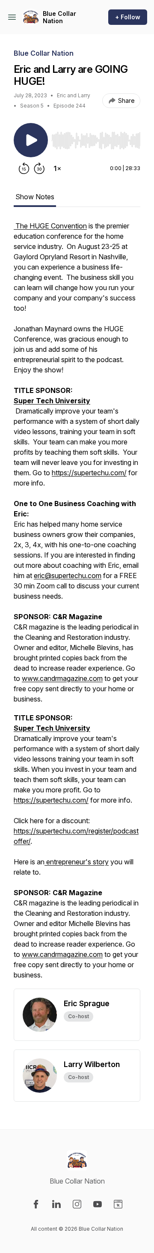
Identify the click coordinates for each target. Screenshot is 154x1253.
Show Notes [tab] (34, 196)
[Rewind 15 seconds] (24, 168)
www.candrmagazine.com (62, 678)
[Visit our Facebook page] (36, 1204)
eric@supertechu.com (67, 575)
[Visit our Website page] (118, 1204)
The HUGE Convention (50, 226)
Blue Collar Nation (59, 17)
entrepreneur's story (76, 861)
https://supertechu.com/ (89, 472)
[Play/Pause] (31, 140)
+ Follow (127, 17)
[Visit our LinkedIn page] (56, 1204)
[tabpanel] (77, 605)
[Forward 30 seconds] (39, 168)
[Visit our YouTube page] (97, 1204)
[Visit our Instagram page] (77, 1204)
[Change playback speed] (57, 168)
